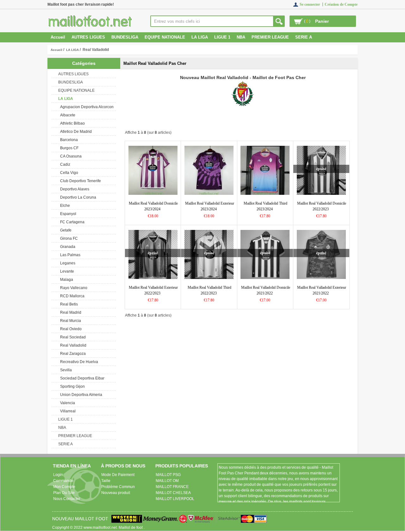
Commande (63, 481)
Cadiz (64, 164)
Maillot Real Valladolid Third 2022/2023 (209, 290)
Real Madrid (69, 312)
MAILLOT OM (167, 481)
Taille (105, 481)
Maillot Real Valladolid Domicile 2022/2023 (321, 206)
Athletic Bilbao (71, 123)
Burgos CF (68, 148)
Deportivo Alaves (73, 189)
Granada (66, 246)
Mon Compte (64, 487)
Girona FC (68, 238)
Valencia (66, 403)
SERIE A (303, 37)
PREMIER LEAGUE (270, 37)
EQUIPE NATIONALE (165, 37)
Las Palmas (69, 255)
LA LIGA (72, 50)
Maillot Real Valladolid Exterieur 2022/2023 (153, 290)
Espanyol (67, 214)
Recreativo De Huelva (78, 362)
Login (58, 474)
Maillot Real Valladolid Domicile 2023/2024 (153, 206)
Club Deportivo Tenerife (79, 181)
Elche (64, 205)
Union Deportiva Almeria (80, 394)
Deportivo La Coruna (77, 197)
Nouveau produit (115, 493)
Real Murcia (69, 320)
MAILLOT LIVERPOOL (175, 499)
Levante (66, 271)
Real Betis (68, 304)
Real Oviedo (70, 329)
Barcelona (68, 140)
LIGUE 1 (222, 37)
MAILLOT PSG (168, 474)
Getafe (65, 230)
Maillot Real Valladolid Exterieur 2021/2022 (321, 290)
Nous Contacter (66, 499)
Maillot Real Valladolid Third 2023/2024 (265, 206)
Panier (322, 21)
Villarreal (67, 411)
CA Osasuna (70, 156)
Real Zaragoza (72, 353)
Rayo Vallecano (72, 288)
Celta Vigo (68, 172)
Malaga (65, 279)
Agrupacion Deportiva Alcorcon (86, 107)
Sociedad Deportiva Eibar (81, 378)
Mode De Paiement (117, 474)
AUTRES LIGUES (88, 37)
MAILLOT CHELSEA (173, 493)
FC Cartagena (71, 222)
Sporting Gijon (71, 386)
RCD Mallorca (71, 296)
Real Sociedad (72, 337)
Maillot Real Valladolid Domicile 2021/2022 (265, 290)
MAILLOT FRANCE (172, 487)
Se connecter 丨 (312, 4)
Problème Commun (118, 487)
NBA (241, 37)
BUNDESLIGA (124, 37)
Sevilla (65, 370)
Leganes (66, 263)
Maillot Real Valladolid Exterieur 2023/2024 (209, 206)
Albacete (66, 115)
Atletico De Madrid (75, 131)
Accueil (58, 37)
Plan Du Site (64, 493)
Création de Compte (341, 4)
